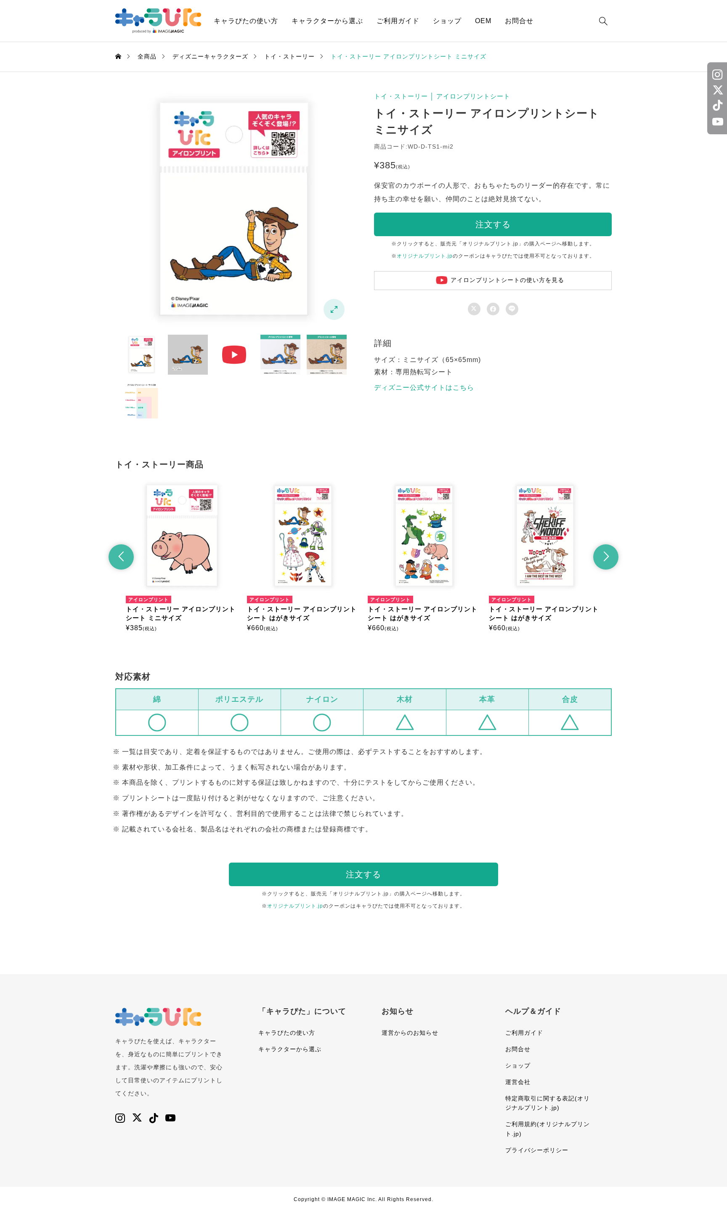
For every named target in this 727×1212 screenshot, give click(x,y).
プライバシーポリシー (536, 1150)
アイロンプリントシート (473, 96)
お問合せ (519, 20)
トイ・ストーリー (401, 96)
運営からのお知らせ (410, 1032)
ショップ (447, 20)
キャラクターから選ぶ (327, 20)
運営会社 (518, 1082)
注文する (493, 224)
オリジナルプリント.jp (425, 256)
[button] (121, 557)
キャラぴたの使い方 (246, 20)
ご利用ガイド (398, 20)
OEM (483, 20)
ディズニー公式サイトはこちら (424, 387)
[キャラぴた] (158, 20)
